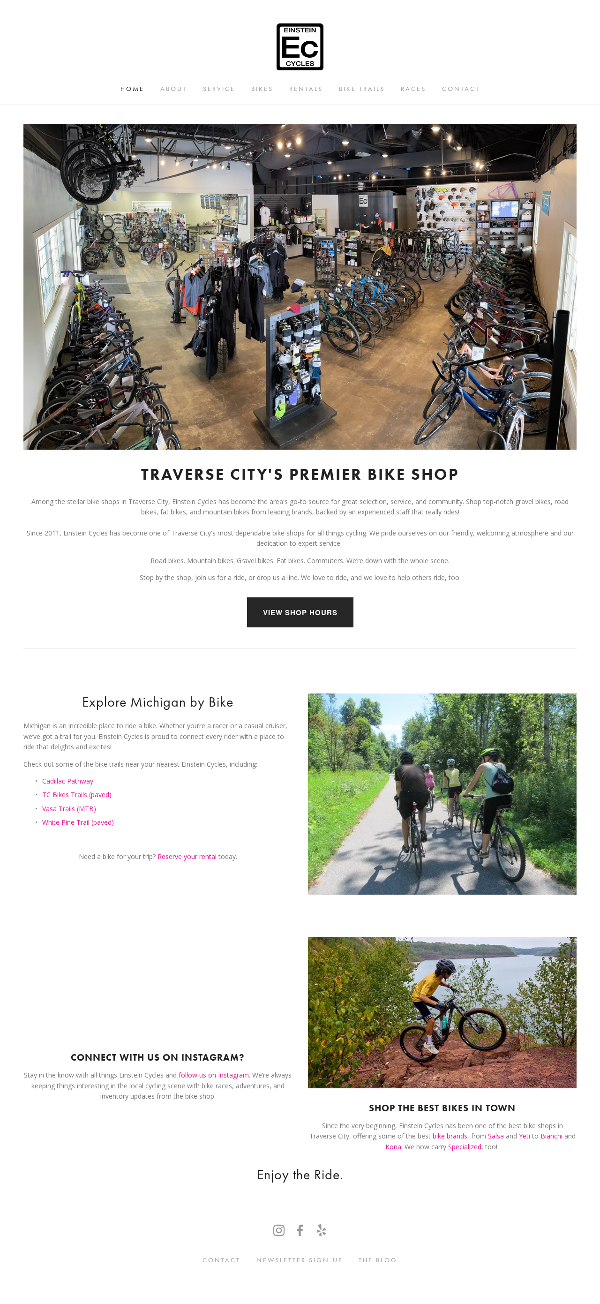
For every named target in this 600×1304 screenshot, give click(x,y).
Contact (461, 88)
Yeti (524, 1135)
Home (132, 88)
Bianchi (552, 1135)
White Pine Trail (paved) (78, 822)
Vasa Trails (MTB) (69, 808)
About (173, 88)
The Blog (378, 1260)
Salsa (496, 1135)
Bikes (262, 88)
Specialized (464, 1146)
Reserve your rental (188, 856)
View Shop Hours (300, 612)
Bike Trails (362, 88)
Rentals (306, 88)
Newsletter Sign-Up (299, 1260)
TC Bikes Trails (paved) (77, 794)
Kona (393, 1146)
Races (413, 88)
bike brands (450, 1135)
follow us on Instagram (214, 1074)
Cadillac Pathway (67, 780)
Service (219, 88)
